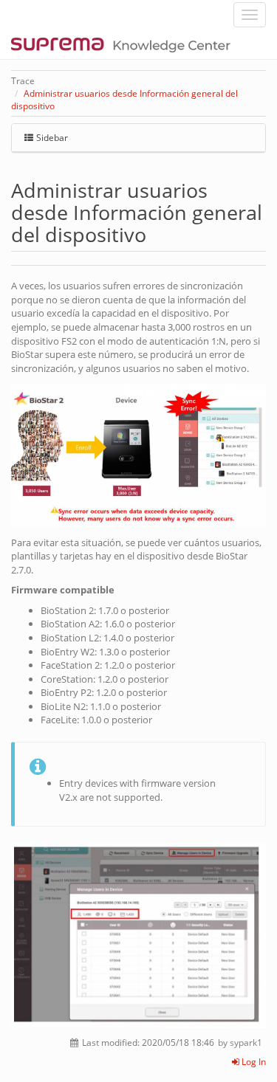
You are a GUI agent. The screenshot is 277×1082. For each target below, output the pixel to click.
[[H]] (124, 44)
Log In (252, 1061)
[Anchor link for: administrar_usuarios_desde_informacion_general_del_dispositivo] (156, 234)
